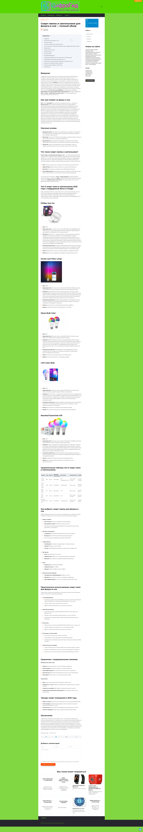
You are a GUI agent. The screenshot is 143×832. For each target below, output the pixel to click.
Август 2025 (88, 74)
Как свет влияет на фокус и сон (51, 40)
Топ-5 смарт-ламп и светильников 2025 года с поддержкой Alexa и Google (61, 46)
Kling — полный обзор (90, 64)
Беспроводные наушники (63, 802)
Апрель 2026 (88, 70)
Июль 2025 (88, 75)
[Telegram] (140, 829)
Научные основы (48, 42)
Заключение (47, 66)
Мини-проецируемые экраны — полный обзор (63, 780)
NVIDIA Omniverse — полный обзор (95, 801)
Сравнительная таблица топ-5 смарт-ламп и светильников (58, 57)
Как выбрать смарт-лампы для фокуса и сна (54, 59)
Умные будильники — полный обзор (47, 779)
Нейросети (59, 15)
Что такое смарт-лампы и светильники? (53, 44)
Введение (46, 38)
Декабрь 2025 (88, 71)
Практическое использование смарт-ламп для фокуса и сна (58, 61)
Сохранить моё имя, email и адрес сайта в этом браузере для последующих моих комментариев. (60, 761)
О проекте (43, 817)
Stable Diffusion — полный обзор (48, 801)
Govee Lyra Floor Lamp (49, 50)
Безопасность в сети (78, 808)
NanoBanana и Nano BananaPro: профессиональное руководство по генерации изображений (93, 59)
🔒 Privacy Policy (90, 80)
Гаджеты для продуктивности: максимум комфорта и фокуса (95, 788)
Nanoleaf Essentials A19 (49, 55)
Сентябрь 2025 (88, 73)
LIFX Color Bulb (47, 53)
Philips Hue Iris (47, 48)
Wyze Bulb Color (48, 51)
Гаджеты (67, 15)
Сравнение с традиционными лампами (53, 63)
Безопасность (51, 15)
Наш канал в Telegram (92, 23)
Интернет (43, 15)
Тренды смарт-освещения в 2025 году (53, 65)
